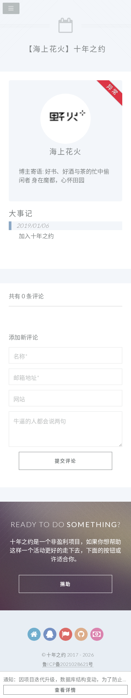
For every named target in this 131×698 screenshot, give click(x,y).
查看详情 (65, 690)
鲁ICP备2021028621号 (67, 664)
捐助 (65, 584)
